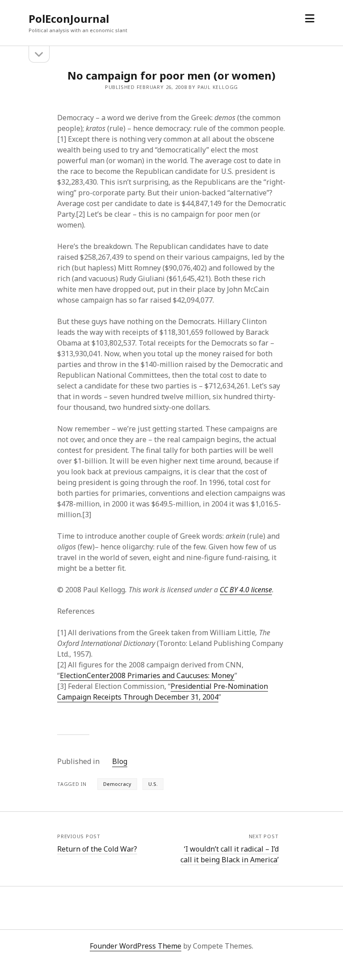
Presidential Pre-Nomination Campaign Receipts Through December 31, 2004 (162, 691)
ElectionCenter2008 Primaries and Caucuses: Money (147, 675)
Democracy (117, 784)
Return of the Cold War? (97, 849)
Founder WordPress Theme (135, 946)
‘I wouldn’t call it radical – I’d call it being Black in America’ (229, 854)
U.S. (153, 784)
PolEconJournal (69, 18)
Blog (119, 761)
